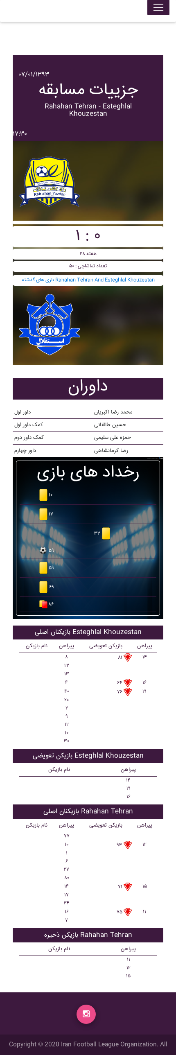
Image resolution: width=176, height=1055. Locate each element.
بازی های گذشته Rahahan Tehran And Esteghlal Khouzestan (88, 280)
